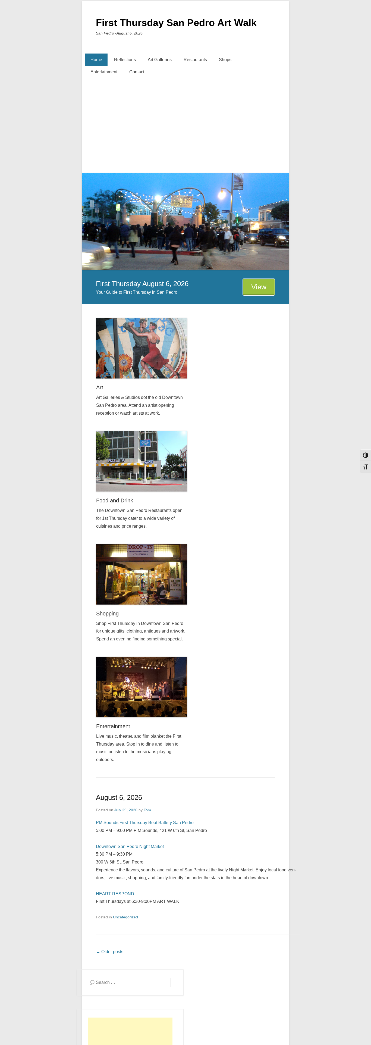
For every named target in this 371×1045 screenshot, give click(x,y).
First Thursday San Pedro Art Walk (176, 22)
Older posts (109, 951)
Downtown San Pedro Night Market (130, 846)
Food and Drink (114, 500)
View (258, 287)
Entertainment (103, 72)
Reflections (125, 59)
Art (99, 387)
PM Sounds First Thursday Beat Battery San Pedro (145, 822)
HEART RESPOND (115, 893)
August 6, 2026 (119, 797)
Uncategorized (125, 917)
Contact (136, 72)
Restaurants (195, 59)
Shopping (107, 614)
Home (96, 59)
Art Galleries (160, 59)
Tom (147, 810)
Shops (225, 59)
